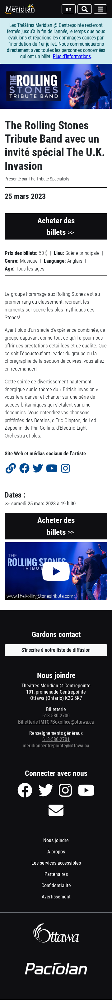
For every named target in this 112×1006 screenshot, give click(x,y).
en (69, 9)
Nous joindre (56, 840)
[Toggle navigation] (100, 9)
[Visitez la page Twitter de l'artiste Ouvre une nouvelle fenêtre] (38, 469)
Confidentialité (64, 886)
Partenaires (56, 874)
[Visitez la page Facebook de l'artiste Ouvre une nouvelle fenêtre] (24, 469)
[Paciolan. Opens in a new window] (56, 969)
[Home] (20, 9)
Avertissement (65, 898)
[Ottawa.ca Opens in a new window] (56, 933)
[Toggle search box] (84, 9)
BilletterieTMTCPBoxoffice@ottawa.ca (56, 722)
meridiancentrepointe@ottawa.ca (56, 746)
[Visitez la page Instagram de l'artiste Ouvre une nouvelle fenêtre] (65, 469)
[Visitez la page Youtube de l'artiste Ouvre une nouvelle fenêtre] (52, 469)
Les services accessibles (56, 863)
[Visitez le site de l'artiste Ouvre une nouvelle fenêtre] (11, 469)
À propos (56, 852)
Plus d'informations (72, 56)
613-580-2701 (56, 739)
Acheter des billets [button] (56, 226)
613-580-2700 (56, 716)
